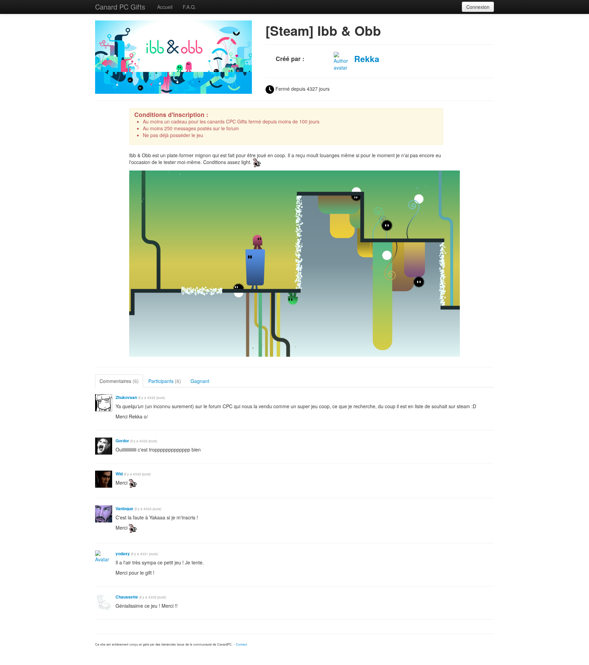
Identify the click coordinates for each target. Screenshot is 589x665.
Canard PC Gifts (120, 7)
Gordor (122, 441)
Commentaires (119, 381)
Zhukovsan (126, 397)
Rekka (366, 59)
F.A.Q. (189, 6)
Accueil (164, 6)
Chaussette (127, 597)
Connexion (477, 6)
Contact (241, 644)
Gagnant (200, 381)
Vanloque (124, 509)
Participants (164, 381)
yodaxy (123, 554)
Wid (119, 474)
